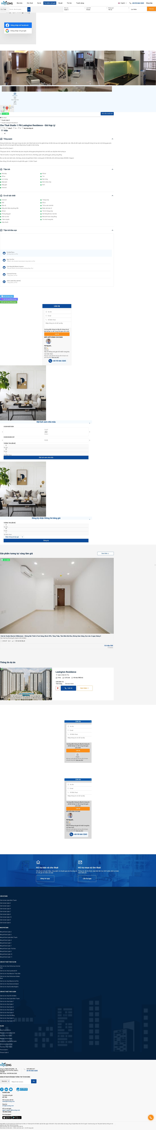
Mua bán (19, 3)
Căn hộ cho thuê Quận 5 (7, 1018)
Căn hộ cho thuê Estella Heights (9, 986)
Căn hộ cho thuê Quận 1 (7, 1004)
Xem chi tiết (57, 596)
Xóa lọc (151, 9)
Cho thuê (30, 3)
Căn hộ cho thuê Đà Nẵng (7, 1015)
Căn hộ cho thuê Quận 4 (7, 1010)
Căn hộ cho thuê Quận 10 (7, 1021)
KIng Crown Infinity (5, 1030)
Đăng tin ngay (45, 878)
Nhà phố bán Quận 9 (5, 951)
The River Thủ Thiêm (6, 1047)
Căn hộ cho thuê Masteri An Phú (9, 981)
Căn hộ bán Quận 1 (5, 906)
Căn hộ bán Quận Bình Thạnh (8, 900)
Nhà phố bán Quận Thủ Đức (8, 948)
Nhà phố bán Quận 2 (5, 932)
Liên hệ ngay (87, 878)
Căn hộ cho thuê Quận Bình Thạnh (10, 998)
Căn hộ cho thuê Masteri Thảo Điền (10, 973)
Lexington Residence (66, 672)
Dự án (39, 3)
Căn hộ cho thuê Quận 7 (7, 1001)
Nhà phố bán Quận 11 (6, 957)
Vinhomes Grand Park (6, 1044)
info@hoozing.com (8, 1105)
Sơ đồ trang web (29, 1128)
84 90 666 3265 (32, 1071)
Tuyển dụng (80, 3)
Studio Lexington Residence (10, 122)
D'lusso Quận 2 (4, 1052)
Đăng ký (46, 540)
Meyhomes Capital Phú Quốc (8, 1041)
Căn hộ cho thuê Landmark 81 (8, 971)
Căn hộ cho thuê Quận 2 (7, 1007)
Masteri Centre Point (6, 1038)
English (123, 3)
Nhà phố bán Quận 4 (5, 940)
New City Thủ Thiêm (6, 1035)
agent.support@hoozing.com (11, 1110)
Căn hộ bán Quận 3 (5, 914)
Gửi (34, 1081)
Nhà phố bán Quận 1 (5, 943)
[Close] (89, 423)
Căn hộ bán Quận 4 (5, 908)
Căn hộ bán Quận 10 (5, 917)
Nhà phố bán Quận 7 (5, 946)
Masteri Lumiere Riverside (7, 1033)
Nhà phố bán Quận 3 (5, 934)
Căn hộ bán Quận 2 (5, 903)
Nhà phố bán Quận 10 (6, 954)
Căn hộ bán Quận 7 (5, 911)
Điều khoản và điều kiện (6, 1128)
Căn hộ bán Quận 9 (5, 920)
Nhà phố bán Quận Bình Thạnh (8, 937)
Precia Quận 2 (4, 1049)
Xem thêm (105, 553)
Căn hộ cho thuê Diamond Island (9, 984)
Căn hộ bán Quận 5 (5, 922)
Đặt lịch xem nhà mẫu (46, 457)
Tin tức (69, 3)
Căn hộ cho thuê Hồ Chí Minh (8, 996)
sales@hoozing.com (8, 1101)
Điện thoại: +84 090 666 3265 (8, 1073)
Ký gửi (60, 3)
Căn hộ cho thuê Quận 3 (7, 1012)
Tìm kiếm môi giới (50, 3)
